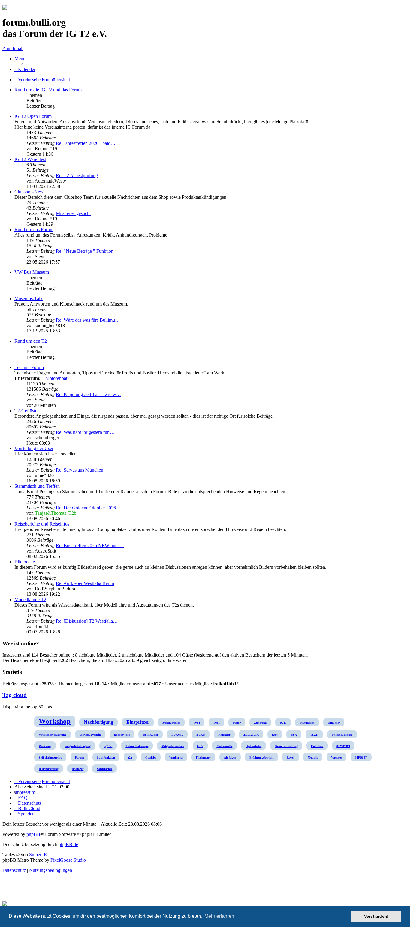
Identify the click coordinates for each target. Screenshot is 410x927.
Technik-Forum (29, 367)
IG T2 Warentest (30, 159)
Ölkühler (334, 722)
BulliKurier (150, 734)
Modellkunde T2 (30, 599)
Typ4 (196, 722)
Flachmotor (203, 757)
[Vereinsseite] (4, 7)
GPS (200, 746)
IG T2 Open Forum (33, 116)
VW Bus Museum (31, 272)
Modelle (313, 757)
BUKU (200, 734)
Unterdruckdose (342, 734)
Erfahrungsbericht (261, 757)
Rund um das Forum (33, 229)
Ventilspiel (176, 757)
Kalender (224, 734)
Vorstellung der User (33, 448)
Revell (290, 757)
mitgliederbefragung (78, 746)
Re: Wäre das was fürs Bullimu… (88, 320)
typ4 (275, 734)
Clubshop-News (29, 191)
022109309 (343, 746)
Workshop (55, 721)
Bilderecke (24, 561)
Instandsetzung (49, 769)
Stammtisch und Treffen (37, 486)
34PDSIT (361, 757)
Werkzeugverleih (90, 734)
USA (294, 734)
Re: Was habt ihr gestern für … (85, 432)
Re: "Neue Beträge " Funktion (84, 251)
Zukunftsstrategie (136, 746)
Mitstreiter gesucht (73, 213)
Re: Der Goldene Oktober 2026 (86, 507)
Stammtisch (307, 722)
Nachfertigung (98, 722)
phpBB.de (68, 844)
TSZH (314, 734)
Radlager (77, 769)
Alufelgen (230, 757)
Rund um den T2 (30, 341)
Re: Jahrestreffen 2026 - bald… (85, 143)
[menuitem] (24, 69)
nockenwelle (122, 734)
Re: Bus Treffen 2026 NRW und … (90, 545)
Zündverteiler (171, 722)
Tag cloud (14, 695)
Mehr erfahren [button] (219, 916)
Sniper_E (38, 854)
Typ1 (216, 722)
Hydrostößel (253, 746)
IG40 (283, 722)
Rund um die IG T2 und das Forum (48, 89)
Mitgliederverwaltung (52, 734)
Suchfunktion (106, 757)
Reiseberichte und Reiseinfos (41, 523)
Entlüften (317, 746)
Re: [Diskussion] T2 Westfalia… (87, 621)
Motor (237, 722)
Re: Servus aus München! (80, 469)
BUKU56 (177, 734)
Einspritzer (137, 722)
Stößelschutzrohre (50, 757)
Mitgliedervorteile (172, 746)
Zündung (260, 722)
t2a (130, 757)
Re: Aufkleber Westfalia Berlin (85, 583)
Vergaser (336, 757)
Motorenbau (56, 378)
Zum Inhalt (12, 48)
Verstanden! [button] (376, 916)
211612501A (251, 734)
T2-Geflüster (26, 410)
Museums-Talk (28, 298)
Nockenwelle (224, 746)
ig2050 (108, 746)
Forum (79, 757)
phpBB (33, 834)
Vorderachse (104, 769)
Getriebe (150, 757)
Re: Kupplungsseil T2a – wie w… (88, 394)
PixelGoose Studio (68, 860)
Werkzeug (45, 746)
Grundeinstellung (286, 746)
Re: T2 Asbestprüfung (77, 175)
